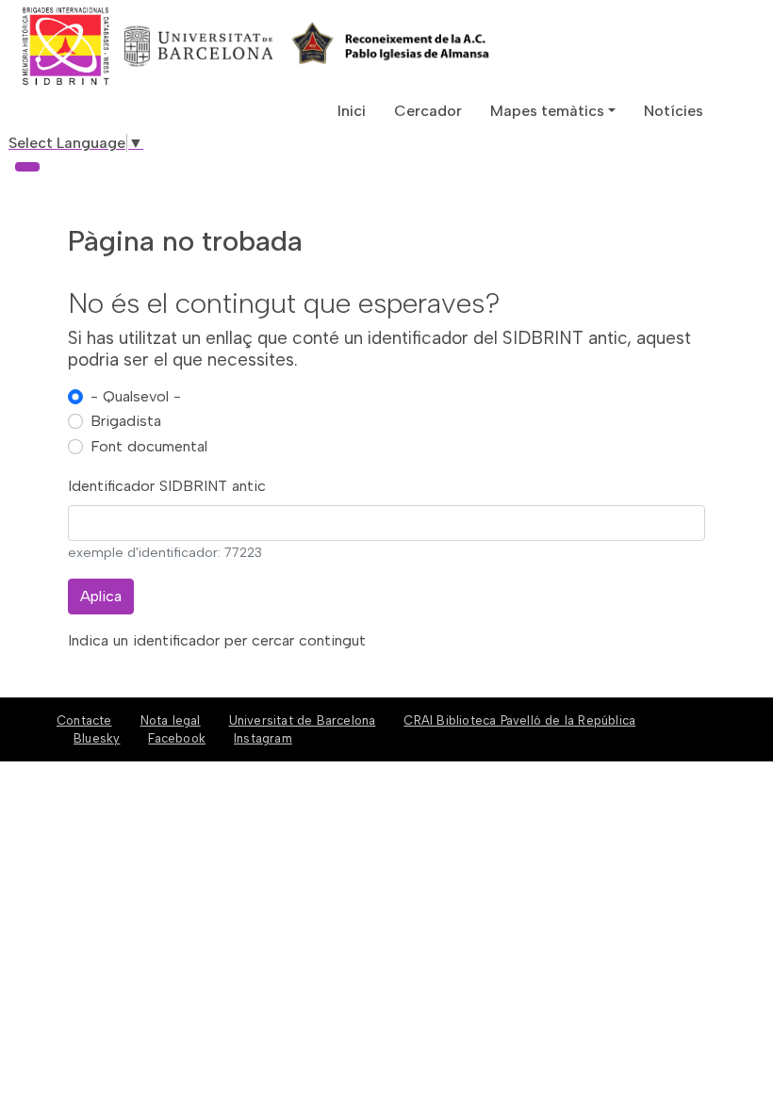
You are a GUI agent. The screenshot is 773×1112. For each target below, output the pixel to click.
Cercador (428, 111)
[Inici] (135, 46)
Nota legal (170, 720)
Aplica (101, 596)
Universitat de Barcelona (302, 720)
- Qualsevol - (135, 396)
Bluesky (97, 738)
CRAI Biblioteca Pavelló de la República (519, 720)
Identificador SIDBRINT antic (167, 486)
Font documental (148, 446)
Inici (351, 111)
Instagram (263, 738)
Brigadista (125, 421)
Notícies (673, 111)
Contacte (84, 720)
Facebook (177, 738)
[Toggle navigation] (27, 167)
